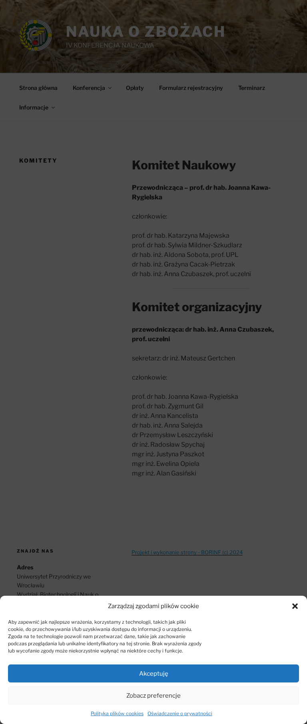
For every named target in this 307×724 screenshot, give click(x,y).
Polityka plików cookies (117, 713)
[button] (295, 606)
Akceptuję (153, 673)
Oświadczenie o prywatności (180, 713)
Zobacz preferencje (153, 695)
